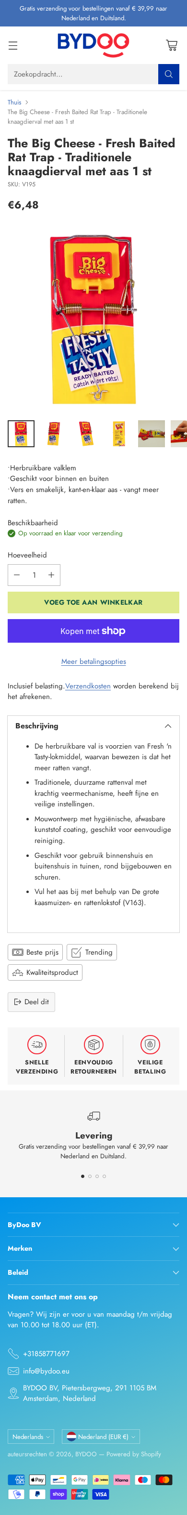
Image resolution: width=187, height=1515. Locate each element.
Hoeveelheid (27, 555)
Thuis (14, 102)
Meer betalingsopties (93, 661)
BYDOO (86, 1454)
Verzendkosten (88, 686)
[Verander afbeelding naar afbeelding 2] (53, 433)
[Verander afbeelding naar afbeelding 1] (21, 433)
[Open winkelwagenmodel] (171, 45)
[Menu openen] (13, 45)
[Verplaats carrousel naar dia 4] (104, 1176)
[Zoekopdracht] (168, 74)
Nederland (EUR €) (103, 1436)
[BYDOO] (93, 45)
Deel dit (36, 1002)
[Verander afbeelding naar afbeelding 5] (151, 433)
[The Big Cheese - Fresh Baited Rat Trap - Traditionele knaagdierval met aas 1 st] (93, 319)
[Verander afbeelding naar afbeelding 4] (118, 433)
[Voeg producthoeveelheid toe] (51, 575)
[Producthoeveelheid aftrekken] (16, 575)
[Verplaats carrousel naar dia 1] (82, 1176)
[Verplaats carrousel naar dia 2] (90, 1176)
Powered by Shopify (133, 1454)
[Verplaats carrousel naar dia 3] (97, 1176)
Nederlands (27, 1436)
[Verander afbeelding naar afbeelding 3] (86, 433)
